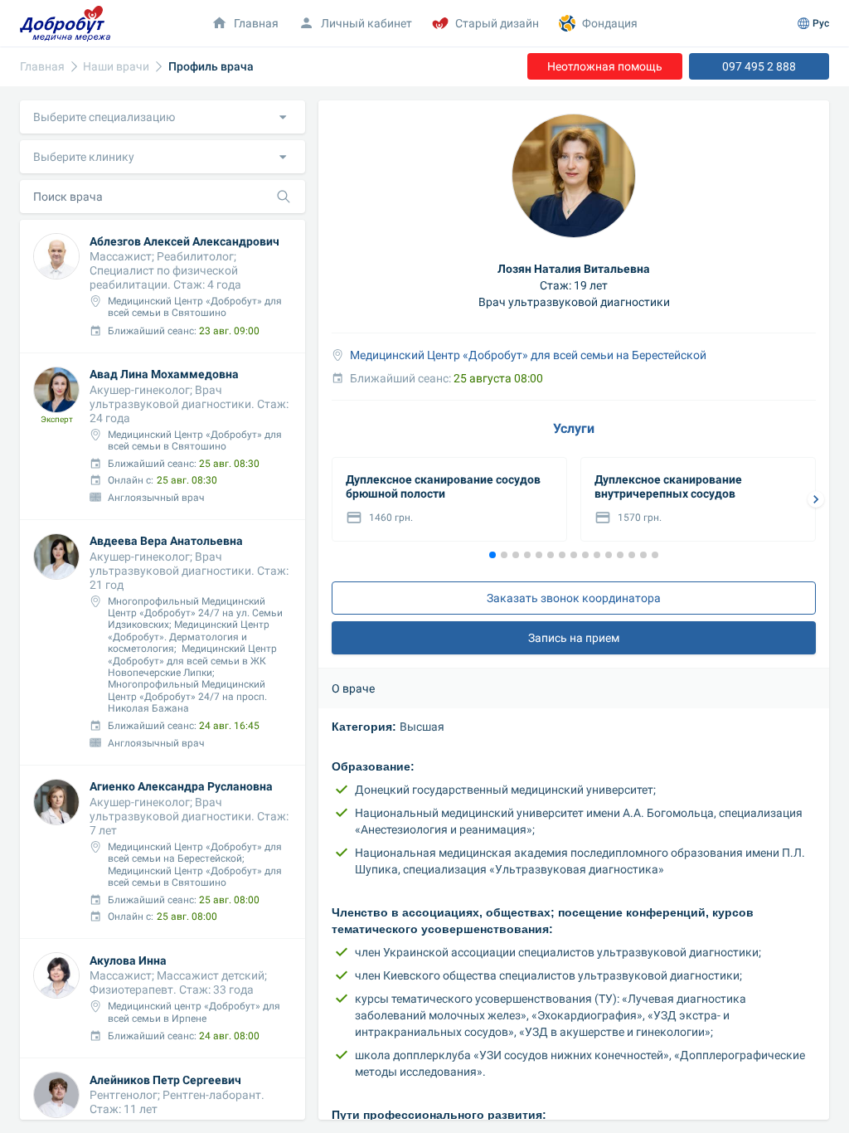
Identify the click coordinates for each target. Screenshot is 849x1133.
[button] (162, 117)
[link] (42, 66)
